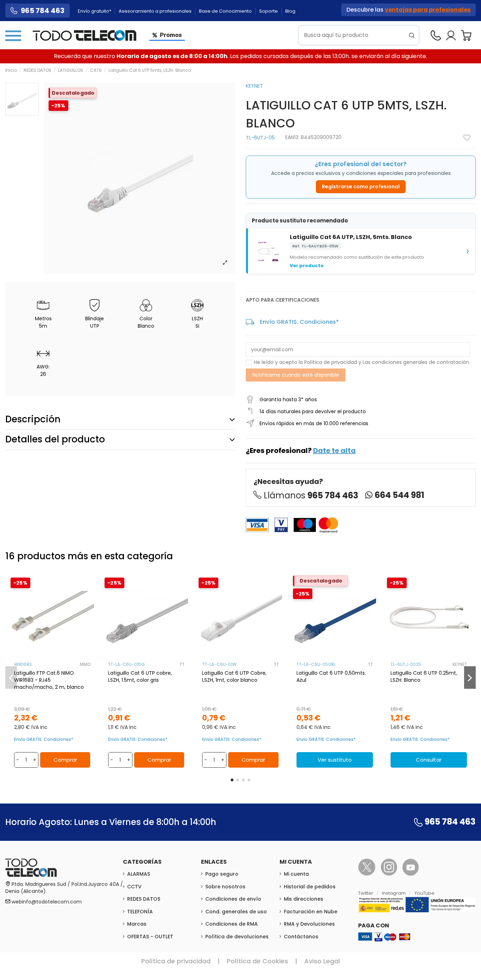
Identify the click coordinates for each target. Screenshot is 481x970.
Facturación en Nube (310, 911)
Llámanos (311, 495)
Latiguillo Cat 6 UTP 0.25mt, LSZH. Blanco (424, 676)
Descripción (33, 419)
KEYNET (254, 85)
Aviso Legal (322, 961)
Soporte (269, 11)
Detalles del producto (55, 439)
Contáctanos (301, 936)
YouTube (424, 893)
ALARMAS (138, 873)
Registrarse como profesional (361, 186)
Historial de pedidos (310, 886)
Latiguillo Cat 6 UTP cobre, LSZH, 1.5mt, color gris (140, 676)
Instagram (394, 893)
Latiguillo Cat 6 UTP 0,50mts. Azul (331, 676)
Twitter (366, 893)
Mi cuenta (296, 873)
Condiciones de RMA (231, 923)
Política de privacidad (330, 362)
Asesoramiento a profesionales (156, 11)
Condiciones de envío (233, 898)
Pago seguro (221, 873)
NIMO (85, 664)
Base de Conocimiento (226, 11)
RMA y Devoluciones (309, 923)
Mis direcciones (303, 898)
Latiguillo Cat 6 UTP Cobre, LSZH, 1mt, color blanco (234, 676)
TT (182, 664)
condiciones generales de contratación (420, 362)
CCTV (134, 886)
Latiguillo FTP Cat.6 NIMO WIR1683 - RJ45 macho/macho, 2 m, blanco (49, 680)
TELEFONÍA (140, 911)
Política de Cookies (257, 961)
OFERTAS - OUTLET (150, 936)
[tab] (120, 419)
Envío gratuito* (95, 11)
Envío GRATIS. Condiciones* (299, 322)
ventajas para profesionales (427, 10)
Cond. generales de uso (236, 911)
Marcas (136, 923)
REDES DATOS (143, 898)
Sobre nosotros (225, 886)
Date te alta (334, 450)
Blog (290, 11)
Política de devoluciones (237, 936)
